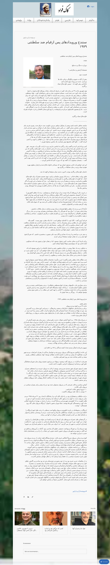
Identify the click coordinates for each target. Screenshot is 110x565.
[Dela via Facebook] (24, 497)
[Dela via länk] (32, 497)
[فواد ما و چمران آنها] (82, 518)
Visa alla (93, 508)
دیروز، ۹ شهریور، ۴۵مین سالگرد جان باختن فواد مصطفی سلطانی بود (27, 529)
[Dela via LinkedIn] (28, 497)
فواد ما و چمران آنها (79, 528)
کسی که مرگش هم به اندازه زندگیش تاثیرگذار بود (54, 529)
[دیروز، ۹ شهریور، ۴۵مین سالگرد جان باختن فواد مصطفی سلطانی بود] (27, 518)
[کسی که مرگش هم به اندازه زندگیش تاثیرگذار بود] (55, 518)
